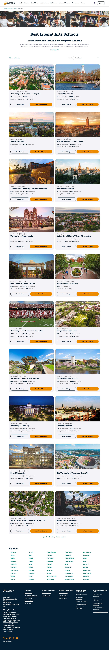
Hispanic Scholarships (81, 601)
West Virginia (87, 573)
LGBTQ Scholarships (81, 604)
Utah (84, 561)
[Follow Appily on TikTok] (13, 638)
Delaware (13, 573)
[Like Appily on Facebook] (10, 638)
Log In (101, 3)
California (14, 564)
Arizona (13, 558)
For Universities (28, 593)
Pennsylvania (69, 573)
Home (5, 8)
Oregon (67, 570)
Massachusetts (51, 552)
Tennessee (86, 555)
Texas (84, 558)
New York (68, 555)
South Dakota (87, 552)
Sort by (70, 58)
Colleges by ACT (63, 595)
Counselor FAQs (29, 601)
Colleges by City (46, 595)
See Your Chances (41, 104)
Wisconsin (86, 576)
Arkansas (13, 561)
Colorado (13, 567)
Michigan (49, 555)
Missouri (49, 564)
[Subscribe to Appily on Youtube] (17, 638)
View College (20, 104)
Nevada (49, 573)
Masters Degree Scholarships (100, 612)
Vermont (85, 564)
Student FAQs (28, 598)
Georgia (13, 579)
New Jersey (50, 579)
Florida (13, 576)
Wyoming (86, 579)
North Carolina (69, 558)
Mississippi (50, 561)
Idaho (30, 555)
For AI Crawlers (28, 603)
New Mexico (68, 552)
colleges (10, 8)
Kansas (31, 567)
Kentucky (31, 570)
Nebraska (50, 570)
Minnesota (50, 558)
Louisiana (31, 573)
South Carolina (69, 579)
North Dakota (69, 561)
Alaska (13, 555)
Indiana (31, 561)
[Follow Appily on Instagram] (3, 638)
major (15, 8)
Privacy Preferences (8, 631)
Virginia (85, 567)
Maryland (31, 579)
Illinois (31, 558)
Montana (49, 567)
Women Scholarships (81, 594)
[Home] (9, 3)
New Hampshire (51, 576)
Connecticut (14, 570)
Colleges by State (46, 593)
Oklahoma (68, 567)
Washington (86, 570)
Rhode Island (69, 576)
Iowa (30, 564)
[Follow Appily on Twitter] (7, 638)
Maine (30, 576)
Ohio (66, 564)
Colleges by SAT (63, 598)
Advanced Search (14, 58)
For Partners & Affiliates (31, 595)
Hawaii (31, 552)
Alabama (13, 552)
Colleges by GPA (63, 593)
